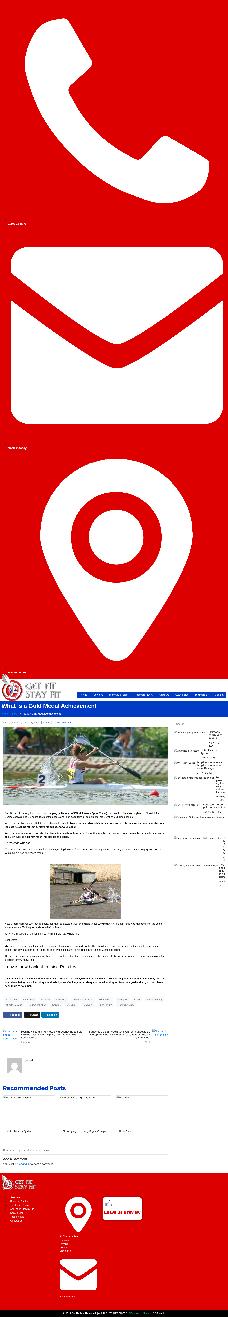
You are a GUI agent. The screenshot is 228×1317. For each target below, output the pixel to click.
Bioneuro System (118, 694)
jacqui (37, 722)
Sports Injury (105, 1005)
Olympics (71, 1005)
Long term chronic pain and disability (214, 806)
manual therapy (154, 999)
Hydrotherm (105, 999)
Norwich (56, 1005)
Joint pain (122, 999)
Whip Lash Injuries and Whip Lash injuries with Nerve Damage (210, 765)
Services (98, 694)
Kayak (137, 999)
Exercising (61, 999)
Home (83, 694)
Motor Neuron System (208, 752)
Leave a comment (62, 722)
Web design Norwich (140, 1313)
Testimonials (202, 694)
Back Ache (11, 999)
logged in (24, 1163)
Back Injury (28, 999)
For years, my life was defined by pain (220, 785)
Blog (48, 722)
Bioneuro (45, 999)
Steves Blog (182, 694)
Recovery (87, 1005)
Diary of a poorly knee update (215, 734)
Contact (219, 694)
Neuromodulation (37, 1005)
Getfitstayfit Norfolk (83, 999)
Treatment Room (143, 694)
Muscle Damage (14, 1005)
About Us (164, 694)
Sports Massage (126, 1005)
